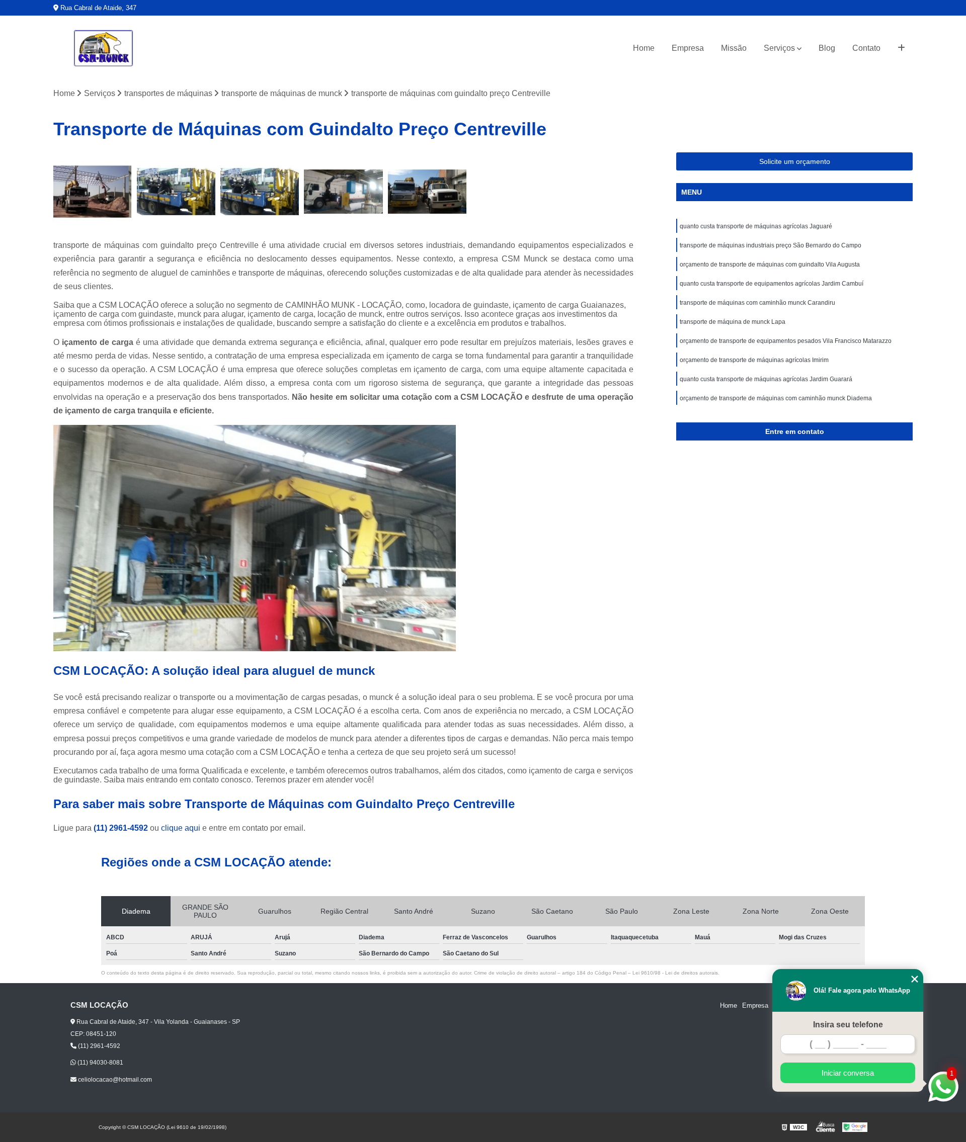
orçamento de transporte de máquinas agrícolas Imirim (754, 360)
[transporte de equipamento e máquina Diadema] (427, 191)
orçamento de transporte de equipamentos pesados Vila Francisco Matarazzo (786, 340)
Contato (866, 48)
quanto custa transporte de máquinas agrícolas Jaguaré (756, 226)
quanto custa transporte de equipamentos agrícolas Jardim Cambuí (771, 283)
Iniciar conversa (848, 1073)
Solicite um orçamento (794, 161)
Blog (827, 48)
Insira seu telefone (848, 1024)
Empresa (688, 48)
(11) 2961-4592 (122, 828)
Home (644, 48)
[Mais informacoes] (901, 48)
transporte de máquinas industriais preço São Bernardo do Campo (770, 245)
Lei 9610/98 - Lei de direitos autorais (675, 973)
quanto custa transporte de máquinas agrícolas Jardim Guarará (766, 379)
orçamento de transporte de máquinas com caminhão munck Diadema (776, 398)
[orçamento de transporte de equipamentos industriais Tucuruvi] (92, 191)
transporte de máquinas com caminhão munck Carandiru (757, 302)
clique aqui (180, 828)
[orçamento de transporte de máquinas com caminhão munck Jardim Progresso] (176, 191)
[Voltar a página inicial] (103, 48)
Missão (734, 48)
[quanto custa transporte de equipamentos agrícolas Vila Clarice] (259, 191)
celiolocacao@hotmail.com (114, 1079)
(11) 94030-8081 (99, 1062)
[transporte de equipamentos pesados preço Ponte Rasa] (343, 191)
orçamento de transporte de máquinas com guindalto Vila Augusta (770, 264)
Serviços (779, 48)
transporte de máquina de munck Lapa (732, 321)
